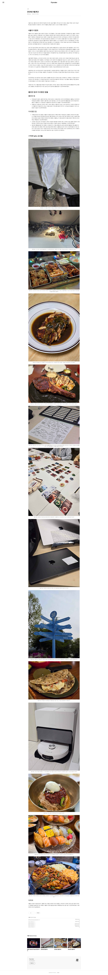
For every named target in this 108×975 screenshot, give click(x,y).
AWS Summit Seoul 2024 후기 (33, 919)
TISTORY (54, 972)
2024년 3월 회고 (31, 923)
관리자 (58, 972)
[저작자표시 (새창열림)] (41, 912)
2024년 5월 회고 (31, 921)
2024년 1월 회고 (31, 926)
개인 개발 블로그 (32, 960)
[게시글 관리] (34, 913)
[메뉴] (3, 2)
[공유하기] (32, 913)
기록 (29, 917)
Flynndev (54, 2)
